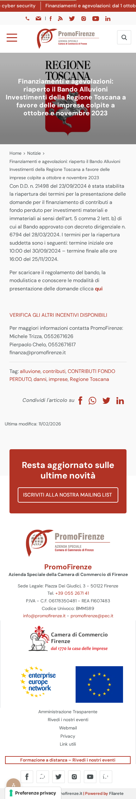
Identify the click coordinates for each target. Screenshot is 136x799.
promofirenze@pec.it (92, 616)
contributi (54, 371)
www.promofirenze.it (62, 793)
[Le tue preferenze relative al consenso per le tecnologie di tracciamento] (33, 793)
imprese (58, 379)
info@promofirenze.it (44, 616)
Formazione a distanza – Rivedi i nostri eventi (67, 760)
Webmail (68, 728)
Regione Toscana (89, 379)
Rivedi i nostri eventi (68, 719)
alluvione (30, 371)
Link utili (68, 744)
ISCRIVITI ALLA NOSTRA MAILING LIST (68, 494)
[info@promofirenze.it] (39, 18)
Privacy (67, 736)
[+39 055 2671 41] (28, 18)
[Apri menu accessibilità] (13, 785)
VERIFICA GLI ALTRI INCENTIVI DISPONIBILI (58, 315)
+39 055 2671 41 (72, 593)
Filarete (116, 793)
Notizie (34, 153)
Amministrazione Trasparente (67, 711)
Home (15, 153)
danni (40, 379)
